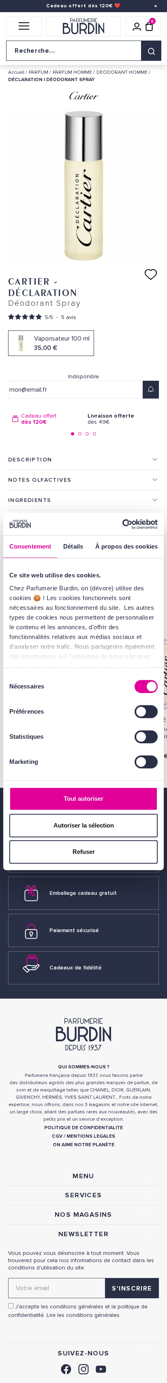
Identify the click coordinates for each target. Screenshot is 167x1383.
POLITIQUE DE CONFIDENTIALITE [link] (83, 1128)
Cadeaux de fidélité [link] (75, 967)
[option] (46, 419)
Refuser (84, 851)
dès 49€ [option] (111, 419)
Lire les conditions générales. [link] (84, 1315)
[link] (66, 1368)
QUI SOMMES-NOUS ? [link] (83, 1067)
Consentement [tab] (30, 546)
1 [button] (72, 433)
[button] (24, 26)
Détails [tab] (73, 546)
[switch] (146, 711)
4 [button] (94, 433)
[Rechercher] (151, 51)
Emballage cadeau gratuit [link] (83, 893)
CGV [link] (57, 1136)
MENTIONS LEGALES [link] (90, 1136)
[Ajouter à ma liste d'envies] (151, 274)
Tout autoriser (83, 798)
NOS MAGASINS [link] (83, 1215)
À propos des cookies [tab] (126, 546)
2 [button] (79, 433)
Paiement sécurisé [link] (74, 930)
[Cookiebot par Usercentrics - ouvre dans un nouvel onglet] (122, 524)
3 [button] (87, 433)
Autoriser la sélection (84, 825)
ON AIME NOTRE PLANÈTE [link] (83, 1145)
